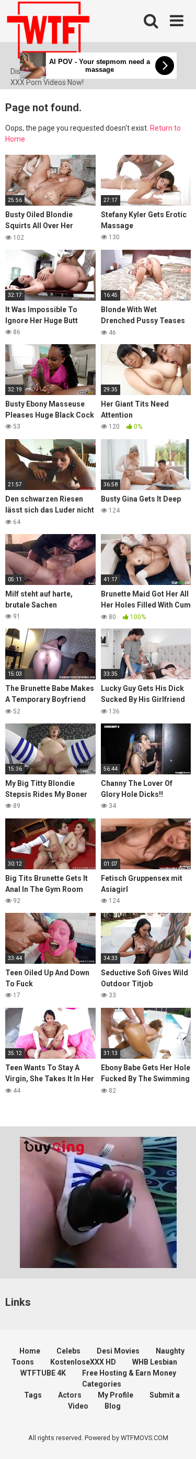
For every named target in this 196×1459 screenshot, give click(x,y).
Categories (101, 1384)
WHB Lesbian (154, 1362)
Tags (33, 1395)
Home (29, 1351)
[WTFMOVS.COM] (48, 33)
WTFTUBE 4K (43, 1373)
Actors (70, 1395)
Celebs (68, 1351)
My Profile (115, 1395)
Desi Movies (118, 1351)
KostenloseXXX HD (83, 1362)
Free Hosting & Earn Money (129, 1373)
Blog (113, 1406)
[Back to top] (177, 1438)
